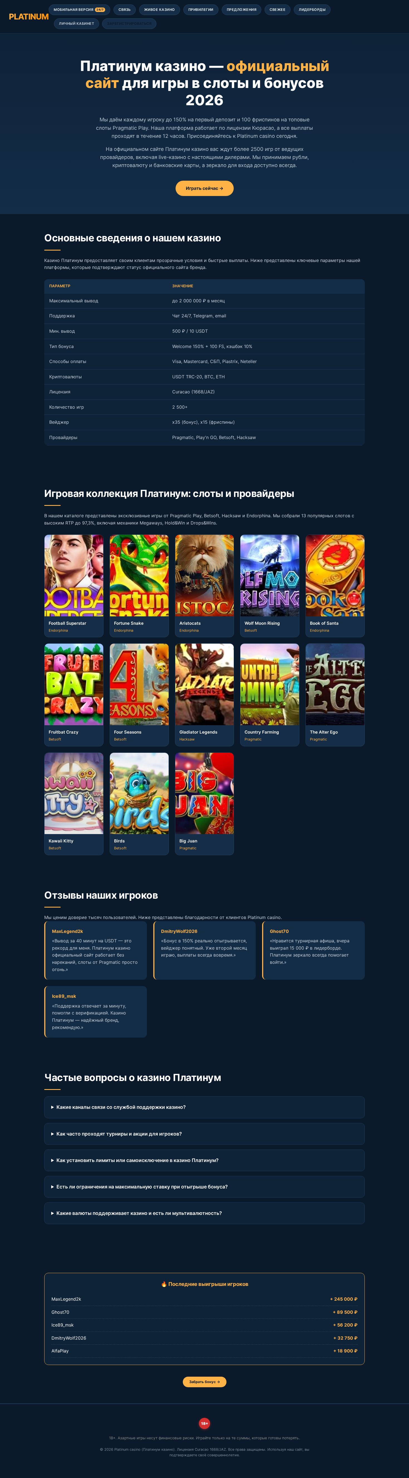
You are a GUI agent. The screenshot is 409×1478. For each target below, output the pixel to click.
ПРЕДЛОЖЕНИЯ (242, 10)
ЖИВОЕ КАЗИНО (159, 10)
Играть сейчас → (204, 188)
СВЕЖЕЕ (277, 10)
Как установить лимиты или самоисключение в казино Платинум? (137, 1160)
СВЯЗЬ (125, 10)
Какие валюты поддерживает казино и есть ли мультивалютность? (139, 1213)
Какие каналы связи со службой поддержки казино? (121, 1107)
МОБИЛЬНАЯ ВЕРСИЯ (79, 10)
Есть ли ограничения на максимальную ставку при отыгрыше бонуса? (142, 1187)
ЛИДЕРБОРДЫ (312, 10)
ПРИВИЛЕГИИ (200, 10)
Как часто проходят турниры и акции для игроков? (119, 1134)
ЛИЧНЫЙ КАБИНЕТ (76, 23)
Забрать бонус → (204, 1382)
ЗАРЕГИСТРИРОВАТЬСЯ (129, 23)
